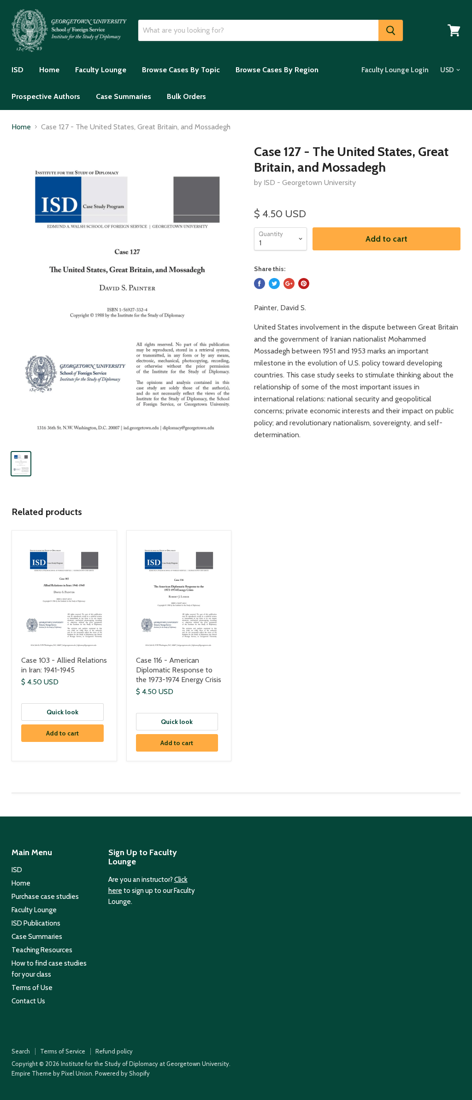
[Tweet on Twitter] (274, 283)
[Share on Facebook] (259, 283)
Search (21, 1051)
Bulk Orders (186, 96)
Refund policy (114, 1051)
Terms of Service (62, 1051)
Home (49, 69)
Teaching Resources (42, 950)
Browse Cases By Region (277, 69)
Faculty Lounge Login (395, 70)
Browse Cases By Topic (181, 69)
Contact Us (28, 1001)
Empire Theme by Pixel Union (52, 1073)
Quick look (62, 712)
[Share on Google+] (289, 283)
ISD (18, 69)
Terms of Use (32, 988)
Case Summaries (123, 96)
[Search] (390, 30)
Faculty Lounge (100, 69)
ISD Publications (36, 923)
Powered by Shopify (122, 1073)
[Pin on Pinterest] (303, 283)
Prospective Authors (46, 96)
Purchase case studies (45, 896)
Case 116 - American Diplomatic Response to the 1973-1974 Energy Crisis (178, 670)
